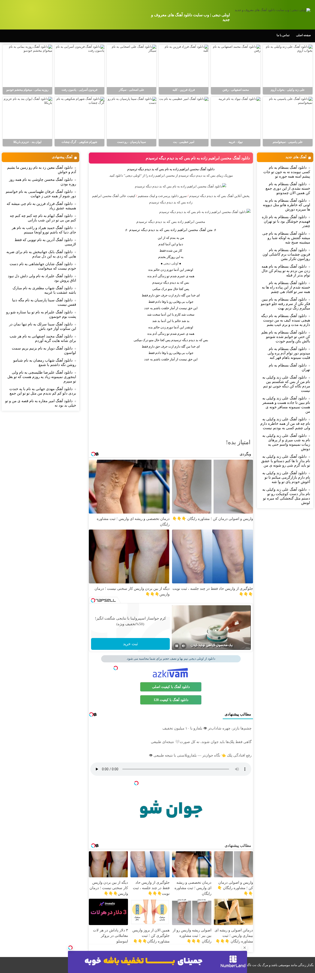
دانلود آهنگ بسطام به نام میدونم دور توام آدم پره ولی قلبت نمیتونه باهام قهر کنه (289, 353)
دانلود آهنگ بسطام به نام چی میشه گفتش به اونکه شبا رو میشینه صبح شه (286, 237)
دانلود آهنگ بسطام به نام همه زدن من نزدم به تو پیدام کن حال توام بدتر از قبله (286, 270)
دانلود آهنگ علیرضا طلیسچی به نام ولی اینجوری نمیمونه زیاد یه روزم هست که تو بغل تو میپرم (41, 376)
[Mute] (184, 646)
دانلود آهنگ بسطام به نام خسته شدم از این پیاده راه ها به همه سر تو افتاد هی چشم (286, 287)
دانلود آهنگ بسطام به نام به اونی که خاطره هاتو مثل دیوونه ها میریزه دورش (286, 204)
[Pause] (177, 646)
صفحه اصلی (303, 35)
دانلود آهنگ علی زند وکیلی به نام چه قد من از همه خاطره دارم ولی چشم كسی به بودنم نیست (285, 423)
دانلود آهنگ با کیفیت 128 (171, 700)
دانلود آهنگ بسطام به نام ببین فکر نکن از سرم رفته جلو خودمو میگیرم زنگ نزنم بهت (285, 303)
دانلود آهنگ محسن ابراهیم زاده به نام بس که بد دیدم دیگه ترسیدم (198, 158)
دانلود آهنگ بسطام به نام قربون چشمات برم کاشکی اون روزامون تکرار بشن (286, 254)
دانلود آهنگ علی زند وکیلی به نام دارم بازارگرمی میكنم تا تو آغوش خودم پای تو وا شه (286, 477)
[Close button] (244, 947)
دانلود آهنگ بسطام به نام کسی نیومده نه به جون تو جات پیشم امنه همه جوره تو (286, 172)
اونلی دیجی (170, 263)
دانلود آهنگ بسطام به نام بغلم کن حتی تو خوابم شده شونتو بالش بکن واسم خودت (285, 336)
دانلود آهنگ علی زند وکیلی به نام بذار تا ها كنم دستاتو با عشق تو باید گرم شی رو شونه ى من (285, 461)
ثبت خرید (130, 644)
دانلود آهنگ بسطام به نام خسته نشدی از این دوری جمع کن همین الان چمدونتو (288, 188)
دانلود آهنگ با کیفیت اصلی (171, 687)
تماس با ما (283, 35)
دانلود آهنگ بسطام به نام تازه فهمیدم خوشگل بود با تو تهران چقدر (286, 221)
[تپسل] (70, 947)
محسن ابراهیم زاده (162, 175)
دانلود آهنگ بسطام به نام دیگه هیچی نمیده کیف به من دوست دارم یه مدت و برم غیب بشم (285, 320)
